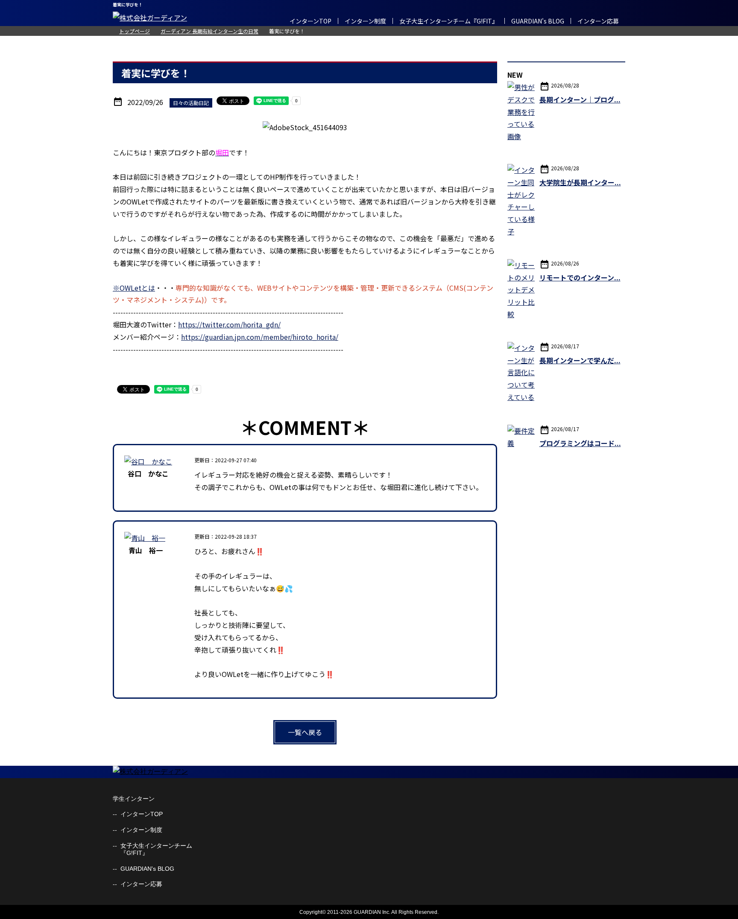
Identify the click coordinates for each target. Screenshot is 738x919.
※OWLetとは (134, 288)
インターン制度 (365, 21)
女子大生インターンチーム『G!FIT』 (448, 21)
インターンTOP (310, 21)
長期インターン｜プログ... (580, 99)
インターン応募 (598, 21)
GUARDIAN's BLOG (537, 21)
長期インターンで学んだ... (580, 360)
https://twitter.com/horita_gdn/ (229, 324)
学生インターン (134, 798)
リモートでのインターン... (580, 277)
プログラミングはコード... (580, 443)
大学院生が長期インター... (580, 182)
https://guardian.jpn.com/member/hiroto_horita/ (259, 337)
